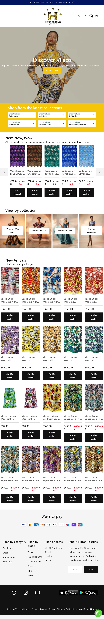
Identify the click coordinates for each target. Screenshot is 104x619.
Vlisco (31, 551)
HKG (30, 570)
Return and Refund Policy (85, 609)
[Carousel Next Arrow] (100, 172)
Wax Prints (8, 548)
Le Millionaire (34, 561)
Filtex (30, 575)
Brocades (7, 561)
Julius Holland (35, 556)
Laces (5, 552)
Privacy (35, 609)
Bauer (31, 566)
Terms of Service (47, 609)
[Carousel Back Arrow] (4, 172)
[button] (7, 16)
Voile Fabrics (9, 557)
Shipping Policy (64, 609)
